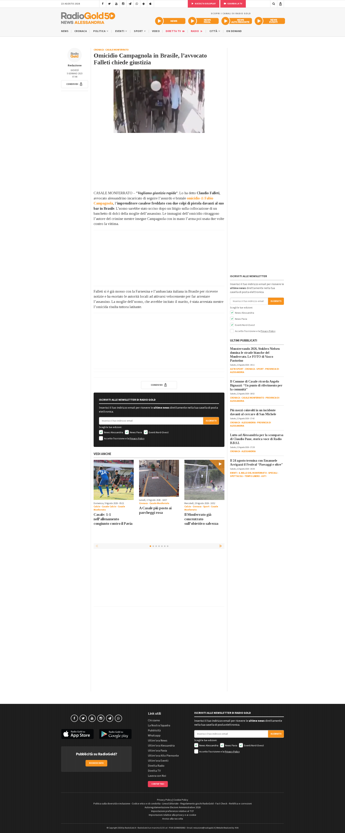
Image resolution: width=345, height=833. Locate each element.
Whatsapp (154, 736)
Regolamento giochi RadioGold (197, 803)
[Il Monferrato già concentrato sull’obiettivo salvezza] (204, 480)
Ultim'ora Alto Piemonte (163, 756)
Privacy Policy (137, 438)
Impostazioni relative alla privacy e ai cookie (172, 815)
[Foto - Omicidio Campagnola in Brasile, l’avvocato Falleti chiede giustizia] (159, 101)
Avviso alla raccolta (172, 819)
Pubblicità (154, 730)
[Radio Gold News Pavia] (203, 21)
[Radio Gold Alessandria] (88, 17)
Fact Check (221, 803)
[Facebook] (102, 3)
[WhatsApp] (137, 3)
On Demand (234, 31)
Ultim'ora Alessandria (161, 746)
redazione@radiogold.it (204, 827)
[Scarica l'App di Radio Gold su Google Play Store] (115, 734)
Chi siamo (154, 720)
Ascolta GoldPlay (205, 3)
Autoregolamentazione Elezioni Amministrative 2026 (173, 807)
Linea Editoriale (170, 803)
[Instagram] (123, 3)
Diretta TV (174, 31)
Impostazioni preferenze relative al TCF (172, 811)
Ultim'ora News (157, 741)
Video (156, 31)
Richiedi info (96, 763)
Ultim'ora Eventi (158, 761)
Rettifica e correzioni (240, 803)
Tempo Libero (252, 476)
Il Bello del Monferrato (253, 473)
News (64, 31)
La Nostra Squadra (159, 725)
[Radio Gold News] (170, 21)
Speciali (272, 473)
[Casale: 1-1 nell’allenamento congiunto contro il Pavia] (114, 480)
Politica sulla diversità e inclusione (111, 803)
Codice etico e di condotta (146, 803)
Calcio (97, 506)
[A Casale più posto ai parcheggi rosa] (159, 478)
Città (214, 31)
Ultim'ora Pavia (157, 751)
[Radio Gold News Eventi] (270, 21)
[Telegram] (130, 3)
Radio (195, 31)
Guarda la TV (234, 3)
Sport (139, 31)
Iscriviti (211, 421)
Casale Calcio (109, 506)
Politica (99, 31)
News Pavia (135, 432)
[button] (74, 84)
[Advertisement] (159, 161)
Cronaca (80, 31)
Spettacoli (236, 476)
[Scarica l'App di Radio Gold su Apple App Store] (77, 734)
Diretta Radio (156, 766)
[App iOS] (150, 3)
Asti (263, 476)
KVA (237, 827)
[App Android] (143, 3)
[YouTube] (116, 3)
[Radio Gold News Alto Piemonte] (237, 21)
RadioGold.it (130, 827)
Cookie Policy (181, 800)
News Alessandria (113, 432)
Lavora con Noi (157, 776)
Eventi (120, 31)
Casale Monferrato (117, 50)
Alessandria (249, 422)
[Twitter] (109, 3)
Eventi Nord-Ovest (158, 432)
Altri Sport (236, 369)
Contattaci (157, 784)
